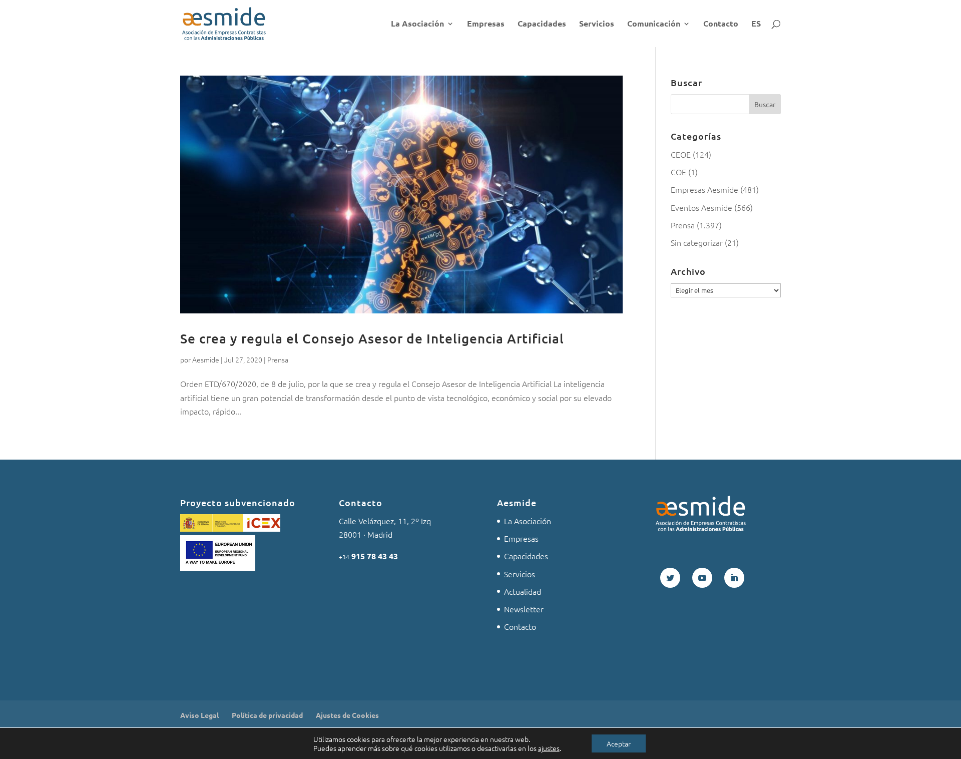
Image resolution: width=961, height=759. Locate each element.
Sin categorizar (697, 242)
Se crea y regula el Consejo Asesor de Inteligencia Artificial (372, 338)
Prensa (277, 359)
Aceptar (619, 743)
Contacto (720, 24)
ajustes (549, 747)
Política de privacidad (267, 714)
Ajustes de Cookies (347, 714)
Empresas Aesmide (704, 189)
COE (678, 171)
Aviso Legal (199, 714)
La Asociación (417, 24)
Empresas (486, 24)
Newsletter (524, 608)
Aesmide (205, 359)
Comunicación (653, 24)
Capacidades (542, 24)
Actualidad (522, 591)
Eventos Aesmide (701, 207)
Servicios (596, 24)
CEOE (681, 154)
